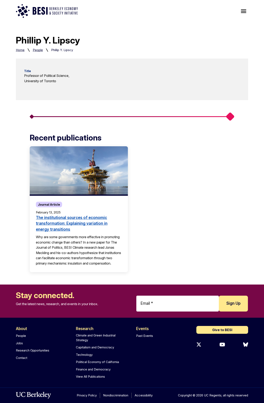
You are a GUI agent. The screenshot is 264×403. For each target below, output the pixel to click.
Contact (21, 358)
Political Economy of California (97, 362)
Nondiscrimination (115, 395)
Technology (84, 355)
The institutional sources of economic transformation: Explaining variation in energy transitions (71, 223)
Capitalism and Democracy (95, 347)
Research (84, 328)
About (21, 328)
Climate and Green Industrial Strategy (96, 337)
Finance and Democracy (93, 369)
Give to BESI (222, 330)
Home (20, 50)
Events (142, 328)
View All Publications (90, 376)
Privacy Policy (87, 395)
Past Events (144, 336)
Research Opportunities (32, 350)
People (38, 50)
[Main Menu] (243, 11)
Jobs (19, 343)
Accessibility (144, 395)
